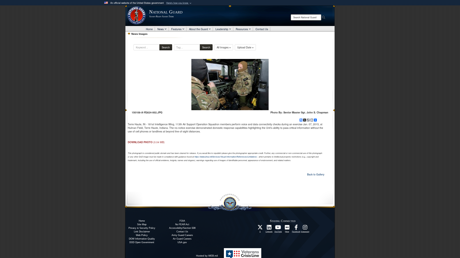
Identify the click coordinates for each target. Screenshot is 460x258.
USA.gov (182, 242)
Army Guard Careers (182, 235)
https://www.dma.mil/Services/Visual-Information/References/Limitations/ (225, 156)
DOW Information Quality (142, 238)
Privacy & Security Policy (141, 228)
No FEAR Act (182, 224)
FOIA (182, 220)
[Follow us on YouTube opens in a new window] (278, 228)
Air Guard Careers (182, 238)
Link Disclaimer (142, 231)
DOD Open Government (141, 242)
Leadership (221, 29)
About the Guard (198, 29)
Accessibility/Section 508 (182, 228)
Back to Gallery (315, 174)
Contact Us (262, 29)
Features (176, 29)
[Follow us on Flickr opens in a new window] (287, 228)
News (160, 29)
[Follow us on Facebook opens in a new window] (296, 228)
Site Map (141, 224)
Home (149, 29)
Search (166, 47)
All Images (223, 47)
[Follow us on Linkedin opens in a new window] (269, 228)
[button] (179, 3)
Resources (242, 29)
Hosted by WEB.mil (207, 255)
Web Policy (142, 235)
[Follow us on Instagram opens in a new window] (305, 228)
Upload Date (244, 47)
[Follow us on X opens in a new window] (260, 228)
